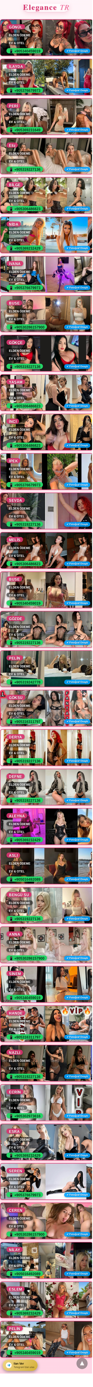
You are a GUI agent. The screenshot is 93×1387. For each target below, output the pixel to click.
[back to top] (82, 1363)
